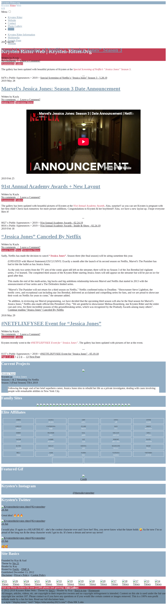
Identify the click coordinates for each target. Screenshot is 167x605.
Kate (148, 440)
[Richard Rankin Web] (116, 405)
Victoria (148, 454)
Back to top (80, 590)
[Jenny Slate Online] (86, 405)
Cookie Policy (38, 575)
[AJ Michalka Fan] (38, 405)
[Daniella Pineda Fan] (64, 405)
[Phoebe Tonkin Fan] (113, 405)
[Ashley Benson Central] (51, 405)
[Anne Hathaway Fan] (47, 405)
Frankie (51, 434)
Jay (83, 440)
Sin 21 (15, 563)
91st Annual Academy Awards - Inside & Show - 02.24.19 (70, 225)
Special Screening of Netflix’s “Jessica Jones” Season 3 (61, 50)
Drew (148, 427)
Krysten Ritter (15, 17)
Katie (18, 447)
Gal (83, 434)
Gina (148, 434)
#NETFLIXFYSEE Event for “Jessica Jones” (51, 323)
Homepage (94, 590)
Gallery (19, 63)
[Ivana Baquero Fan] (83, 405)
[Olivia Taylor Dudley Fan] (109, 405)
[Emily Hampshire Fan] (73, 405)
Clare (83, 427)
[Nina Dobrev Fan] (106, 405)
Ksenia (83, 447)
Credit (83, 479)
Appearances (8, 63)
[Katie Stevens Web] (100, 405)
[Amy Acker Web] (44, 405)
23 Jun (4, 541)
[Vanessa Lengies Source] (126, 405)
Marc (148, 447)
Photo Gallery (15, 26)
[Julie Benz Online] (93, 405)
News (18, 250)
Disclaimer (6, 575)
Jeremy (116, 440)
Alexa (51, 421)
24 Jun (4, 509)
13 (27, 356)
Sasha (83, 454)
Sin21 (52, 590)
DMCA (25, 569)
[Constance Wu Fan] (57, 405)
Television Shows (24, 102)
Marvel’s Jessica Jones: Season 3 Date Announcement (60, 89)
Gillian (116, 434)
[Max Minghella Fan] (103, 405)
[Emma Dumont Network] (77, 405)
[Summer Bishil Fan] (122, 405)
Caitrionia (50, 427)
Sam (51, 454)
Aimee (18, 421)
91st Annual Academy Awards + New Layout (50, 186)
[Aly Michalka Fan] (41, 405)
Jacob (18, 440)
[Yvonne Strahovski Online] (129, 405)
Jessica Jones (8, 102)
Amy (83, 421)
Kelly (51, 447)
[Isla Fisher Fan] (80, 405)
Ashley (18, 427)
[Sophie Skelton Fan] (119, 405)
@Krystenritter (37, 506)
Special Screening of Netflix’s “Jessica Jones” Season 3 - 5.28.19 (73, 77)
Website (12, 20)
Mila (18, 454)
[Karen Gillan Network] (96, 405)
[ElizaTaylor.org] (70, 405)
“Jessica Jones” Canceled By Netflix (41, 236)
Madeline (116, 447)
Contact (12, 23)
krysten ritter (23, 506)
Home (11, 29)
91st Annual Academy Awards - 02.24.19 (61, 222)
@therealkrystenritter (83, 492)
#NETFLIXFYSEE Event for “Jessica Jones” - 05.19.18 (69, 353)
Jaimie (51, 440)
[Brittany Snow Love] (54, 405)
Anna (116, 421)
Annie (148, 421)
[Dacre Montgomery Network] (60, 405)
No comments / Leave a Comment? (20, 60)
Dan (116, 427)
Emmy (18, 434)
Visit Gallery (72, 587)
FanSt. (16, 569)
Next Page (34, 356)
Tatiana (116, 454)
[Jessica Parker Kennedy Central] (90, 405)
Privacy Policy (21, 575)
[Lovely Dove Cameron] (67, 405)
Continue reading (36, 309)
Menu (4, 11)
